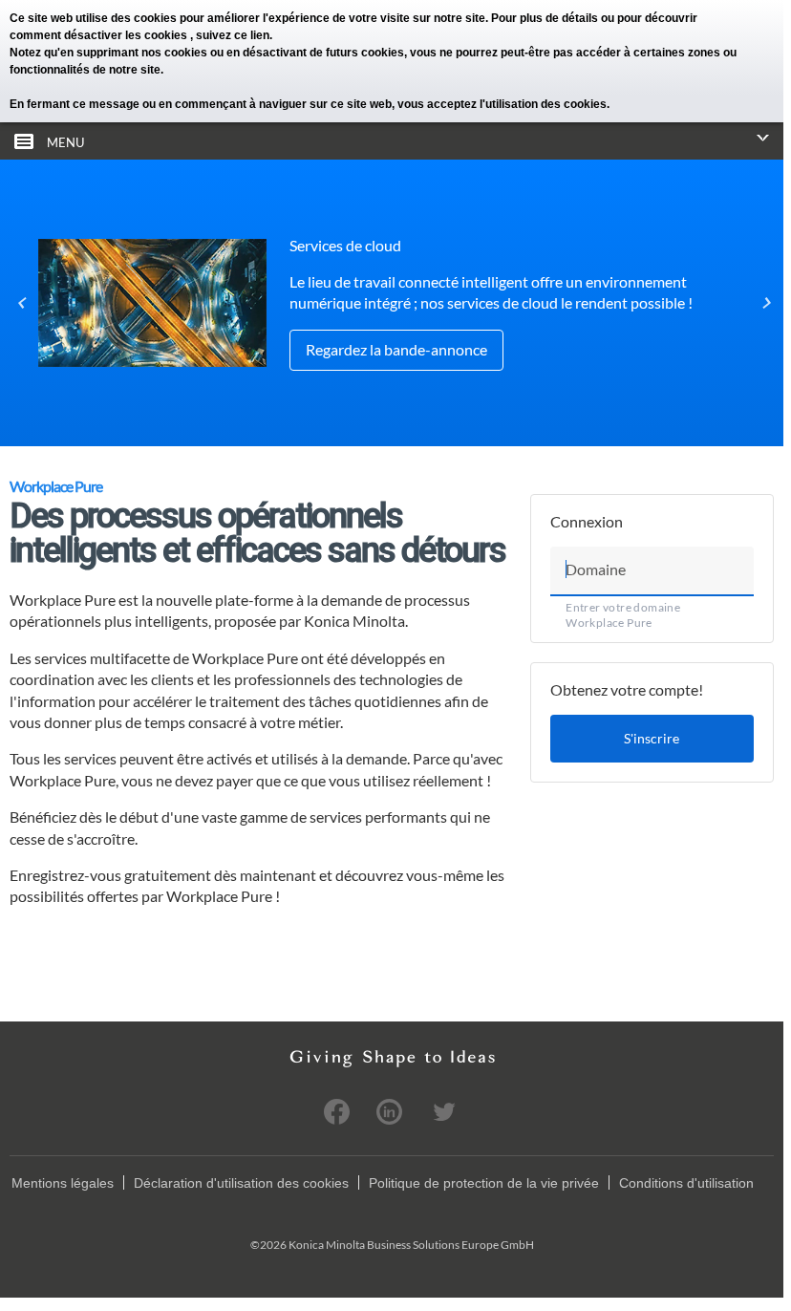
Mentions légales (62, 1183)
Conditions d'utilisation (686, 1183)
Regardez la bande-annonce (396, 349)
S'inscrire (651, 738)
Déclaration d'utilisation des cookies (241, 1183)
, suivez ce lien (229, 35)
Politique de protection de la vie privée (484, 1183)
